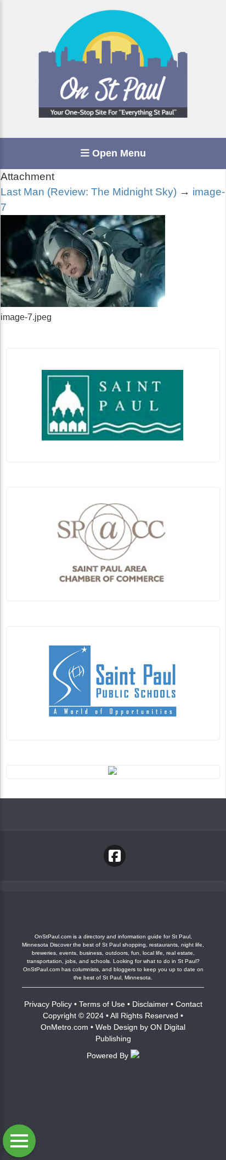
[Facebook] (115, 856)
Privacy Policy (48, 1004)
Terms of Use (102, 1004)
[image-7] (83, 304)
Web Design (116, 1027)
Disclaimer (150, 1004)
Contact (189, 1004)
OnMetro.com (64, 1027)
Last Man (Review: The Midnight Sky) (89, 192)
